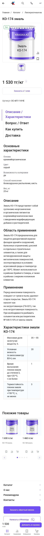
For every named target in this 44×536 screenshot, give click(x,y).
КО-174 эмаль (7, 443)
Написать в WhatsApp (19, 520)
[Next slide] (39, 457)
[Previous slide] (4, 457)
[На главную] (13, 3)
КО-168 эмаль (28, 443)
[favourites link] (27, 531)
